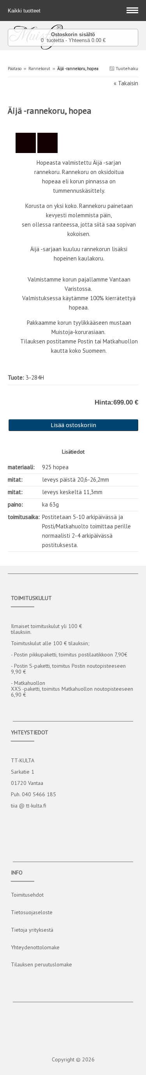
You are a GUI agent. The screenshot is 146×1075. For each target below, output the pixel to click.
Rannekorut (39, 68)
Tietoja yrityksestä (32, 929)
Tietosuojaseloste (32, 912)
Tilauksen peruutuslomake (41, 964)
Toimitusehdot (27, 894)
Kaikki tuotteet (25, 11)
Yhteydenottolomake (35, 947)
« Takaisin (126, 83)
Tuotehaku (126, 68)
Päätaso (14, 68)
